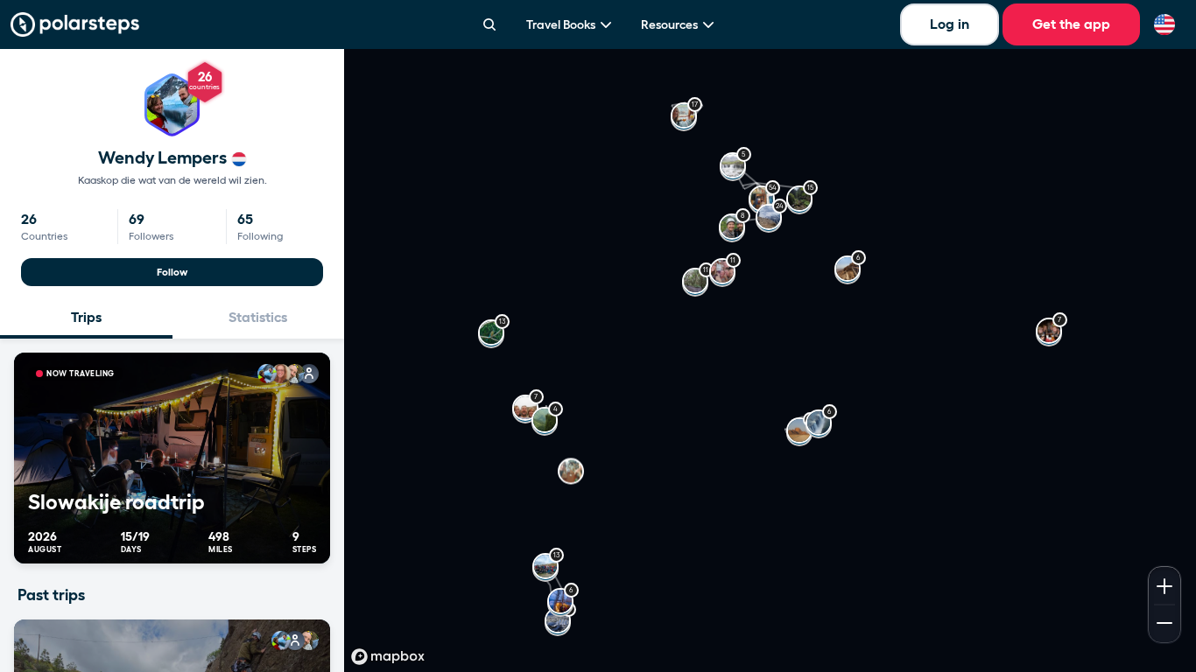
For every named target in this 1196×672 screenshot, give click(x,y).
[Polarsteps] (75, 24)
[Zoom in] (1164, 584)
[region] (770, 360)
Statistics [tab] (258, 317)
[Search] (489, 25)
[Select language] (1164, 25)
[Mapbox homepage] (387, 657)
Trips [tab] (86, 317)
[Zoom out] (1164, 625)
